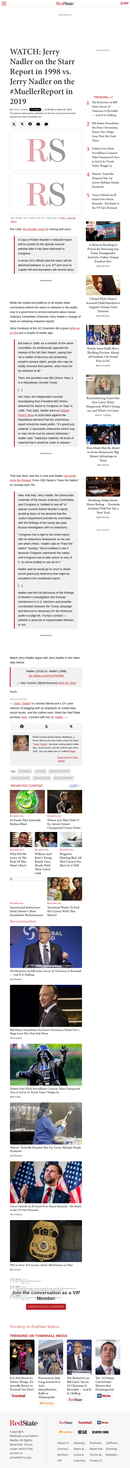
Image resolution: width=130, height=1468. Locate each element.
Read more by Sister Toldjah (68, 759)
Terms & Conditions (97, 1455)
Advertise (96, 1449)
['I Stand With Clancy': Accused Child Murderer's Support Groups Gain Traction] (103, 285)
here (24, 717)
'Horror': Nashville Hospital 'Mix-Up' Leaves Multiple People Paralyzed (45, 1149)
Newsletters (113, 1455)
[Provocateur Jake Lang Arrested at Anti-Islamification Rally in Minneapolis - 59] (50, 1357)
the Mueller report (34, 229)
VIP (59, 1460)
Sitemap (111, 1449)
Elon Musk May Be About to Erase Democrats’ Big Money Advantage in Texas (103, 454)
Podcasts (96, 1443)
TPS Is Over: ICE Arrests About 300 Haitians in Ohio (41, 1265)
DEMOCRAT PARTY (59, 771)
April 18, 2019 (67, 683)
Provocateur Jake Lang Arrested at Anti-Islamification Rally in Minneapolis (49, 1387)
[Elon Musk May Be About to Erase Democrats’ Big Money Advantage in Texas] (103, 434)
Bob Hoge (15, 1097)
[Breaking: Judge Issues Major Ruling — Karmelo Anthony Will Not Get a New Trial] (103, 486)
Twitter (59, 717)
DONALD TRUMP (20, 778)
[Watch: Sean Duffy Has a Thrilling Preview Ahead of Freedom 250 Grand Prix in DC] (103, 334)
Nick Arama (16, 1038)
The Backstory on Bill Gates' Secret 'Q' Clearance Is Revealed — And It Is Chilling (45, 973)
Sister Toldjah (20, 109)
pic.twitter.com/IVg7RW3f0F (46, 675)
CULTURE (40, 771)
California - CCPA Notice (113, 1443)
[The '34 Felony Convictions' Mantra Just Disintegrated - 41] (107, 1357)
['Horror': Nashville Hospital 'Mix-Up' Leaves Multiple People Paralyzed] (46, 1123)
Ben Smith (15, 1270)
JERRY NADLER (41, 778)
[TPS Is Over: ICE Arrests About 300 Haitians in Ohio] (46, 1240)
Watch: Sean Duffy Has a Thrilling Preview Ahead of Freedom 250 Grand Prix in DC (103, 354)
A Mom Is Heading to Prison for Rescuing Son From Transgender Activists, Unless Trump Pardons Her (103, 252)
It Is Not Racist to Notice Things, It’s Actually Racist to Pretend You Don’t (22, 1384)
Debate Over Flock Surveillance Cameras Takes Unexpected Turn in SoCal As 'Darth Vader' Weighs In (45, 1090)
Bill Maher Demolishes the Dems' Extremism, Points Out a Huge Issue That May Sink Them (44, 1031)
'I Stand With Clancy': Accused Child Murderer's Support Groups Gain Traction (103, 304)
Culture (79, 1455)
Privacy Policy (97, 1460)
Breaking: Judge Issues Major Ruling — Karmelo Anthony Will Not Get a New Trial (103, 506)
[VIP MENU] (124, 3)
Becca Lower (103, 365)
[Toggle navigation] (4, 3)
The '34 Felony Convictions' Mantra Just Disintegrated (104, 1384)
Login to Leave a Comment (46, 1306)
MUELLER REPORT (63, 778)
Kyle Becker (16, 979)
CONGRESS (25, 771)
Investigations (81, 1443)
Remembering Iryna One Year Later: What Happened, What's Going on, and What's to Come (103, 404)
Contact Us (64, 1449)
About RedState (64, 1443)
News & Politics (81, 1449)
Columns (79, 1460)
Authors (62, 1455)
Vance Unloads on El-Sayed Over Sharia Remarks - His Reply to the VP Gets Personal (45, 1208)
